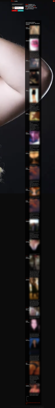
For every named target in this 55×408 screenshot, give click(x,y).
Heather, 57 (27, 219)
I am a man (14, 10)
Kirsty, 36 (27, 319)
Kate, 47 (27, 187)
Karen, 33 (27, 361)
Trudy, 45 (27, 255)
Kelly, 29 (27, 151)
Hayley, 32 (27, 131)
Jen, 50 (26, 338)
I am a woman (21, 10)
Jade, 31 (27, 69)
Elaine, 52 (27, 307)
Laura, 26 (27, 166)
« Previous (27, 396)
